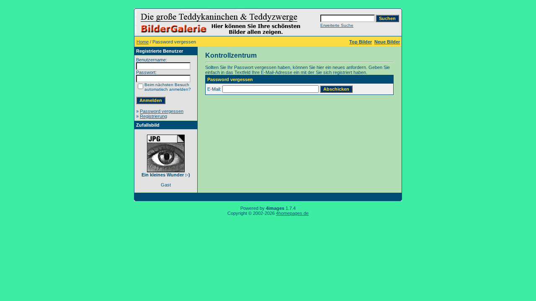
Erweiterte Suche (336, 25)
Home (143, 41)
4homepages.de (292, 213)
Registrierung (153, 116)
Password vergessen (161, 111)
